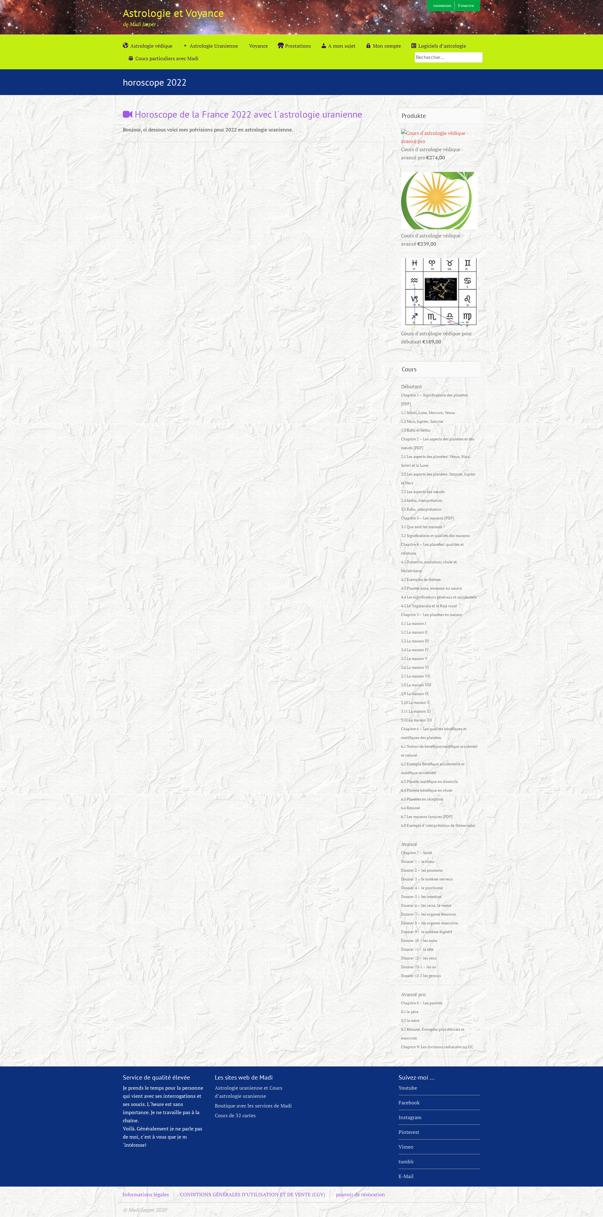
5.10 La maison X (415, 702)
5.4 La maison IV (415, 649)
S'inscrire (466, 5)
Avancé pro (413, 994)
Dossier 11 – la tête (417, 949)
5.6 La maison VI (415, 667)
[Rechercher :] (449, 57)
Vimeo (406, 1146)
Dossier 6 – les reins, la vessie (426, 905)
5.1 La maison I (413, 623)
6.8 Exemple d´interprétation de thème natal (438, 825)
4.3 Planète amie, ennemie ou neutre (431, 588)
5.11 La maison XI (416, 711)
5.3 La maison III (415, 641)
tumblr (406, 1161)
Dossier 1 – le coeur (418, 861)
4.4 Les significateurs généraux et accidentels (438, 597)
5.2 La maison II (414, 632)
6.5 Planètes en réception (422, 799)
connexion (442, 5)
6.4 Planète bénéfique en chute (426, 790)
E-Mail (406, 1176)
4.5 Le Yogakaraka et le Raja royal (429, 605)
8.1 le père (409, 1011)
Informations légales (145, 1194)
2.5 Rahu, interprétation (421, 509)
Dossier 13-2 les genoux (421, 975)
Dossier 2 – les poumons (422, 870)
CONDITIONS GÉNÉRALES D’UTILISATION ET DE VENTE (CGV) (252, 1194)
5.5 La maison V (414, 658)
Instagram (410, 1117)
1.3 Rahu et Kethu (415, 430)
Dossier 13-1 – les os (418, 967)
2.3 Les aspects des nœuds (423, 491)
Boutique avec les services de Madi (253, 1105)
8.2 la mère (410, 1020)
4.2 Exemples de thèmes (421, 579)
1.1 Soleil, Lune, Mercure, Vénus (428, 412)
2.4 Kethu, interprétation (421, 500)
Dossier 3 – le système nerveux (427, 879)
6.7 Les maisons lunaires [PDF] (427, 816)
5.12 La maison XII (416, 720)
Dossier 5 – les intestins (421, 896)
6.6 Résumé (410, 807)
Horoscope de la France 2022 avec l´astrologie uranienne (247, 114)
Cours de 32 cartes (235, 1115)
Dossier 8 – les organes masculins (429, 923)
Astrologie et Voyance (173, 13)
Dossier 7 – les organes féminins (428, 914)
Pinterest (409, 1132)
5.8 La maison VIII (416, 685)
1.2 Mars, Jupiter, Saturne (422, 421)
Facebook (409, 1102)
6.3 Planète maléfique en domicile (429, 781)
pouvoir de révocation (360, 1194)
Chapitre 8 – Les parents (421, 1003)
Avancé (409, 844)
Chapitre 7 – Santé (416, 852)
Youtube (408, 1087)
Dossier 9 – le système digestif (426, 931)
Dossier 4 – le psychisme (422, 887)
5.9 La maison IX (415, 693)
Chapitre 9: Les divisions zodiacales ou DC (437, 1046)
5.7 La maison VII (415, 676)
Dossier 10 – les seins (419, 940)
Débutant (411, 386)
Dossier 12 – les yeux (419, 958)
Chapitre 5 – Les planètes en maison (431, 614)
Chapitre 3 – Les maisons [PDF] (427, 518)
